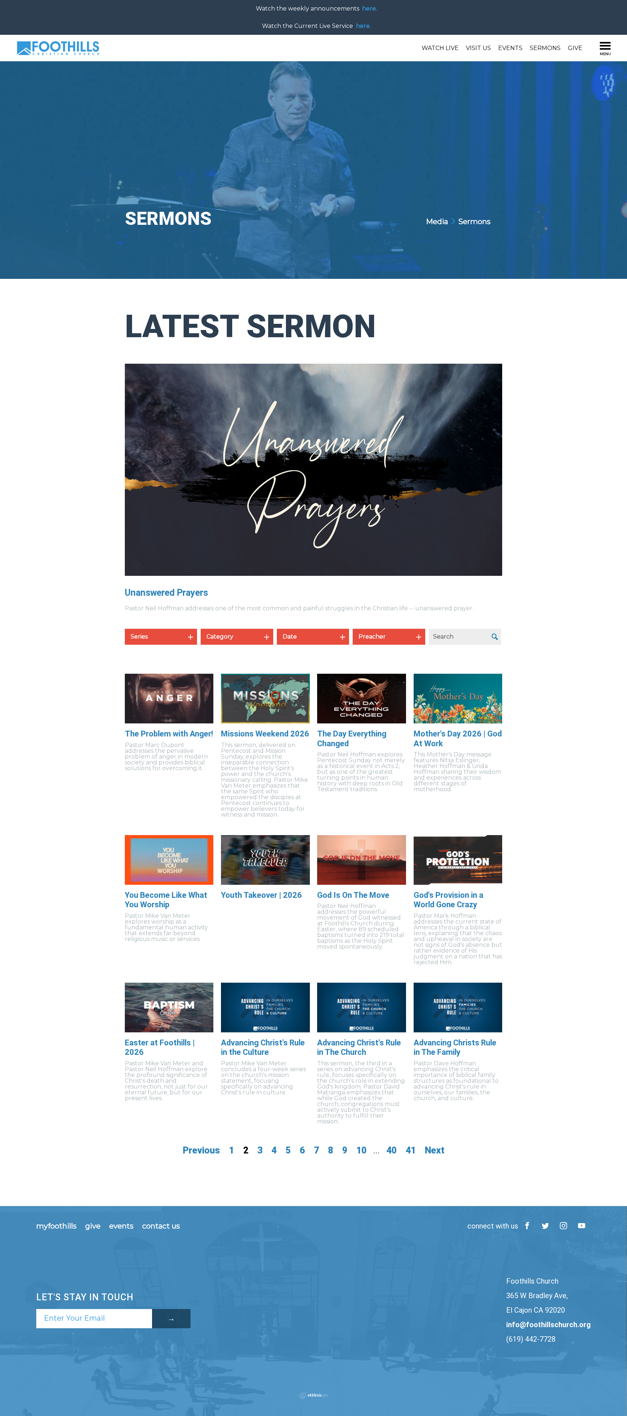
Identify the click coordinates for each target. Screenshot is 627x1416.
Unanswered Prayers (166, 592)
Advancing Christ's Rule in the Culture (263, 1047)
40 (391, 1150)
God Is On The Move (353, 895)
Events (510, 48)
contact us (161, 1226)
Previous (201, 1150)
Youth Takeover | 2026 (261, 895)
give (93, 1226)
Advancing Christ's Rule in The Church (359, 1047)
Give (575, 48)
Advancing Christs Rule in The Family (455, 1047)
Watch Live (440, 48)
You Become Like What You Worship (166, 900)
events (121, 1226)
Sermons (545, 48)
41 (411, 1150)
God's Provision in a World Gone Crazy (448, 900)
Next (434, 1150)
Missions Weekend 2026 (265, 733)
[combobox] (161, 637)
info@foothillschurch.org (548, 1324)
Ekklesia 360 (313, 1395)
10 (361, 1150)
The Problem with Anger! (169, 733)
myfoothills (56, 1226)
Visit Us (478, 48)
